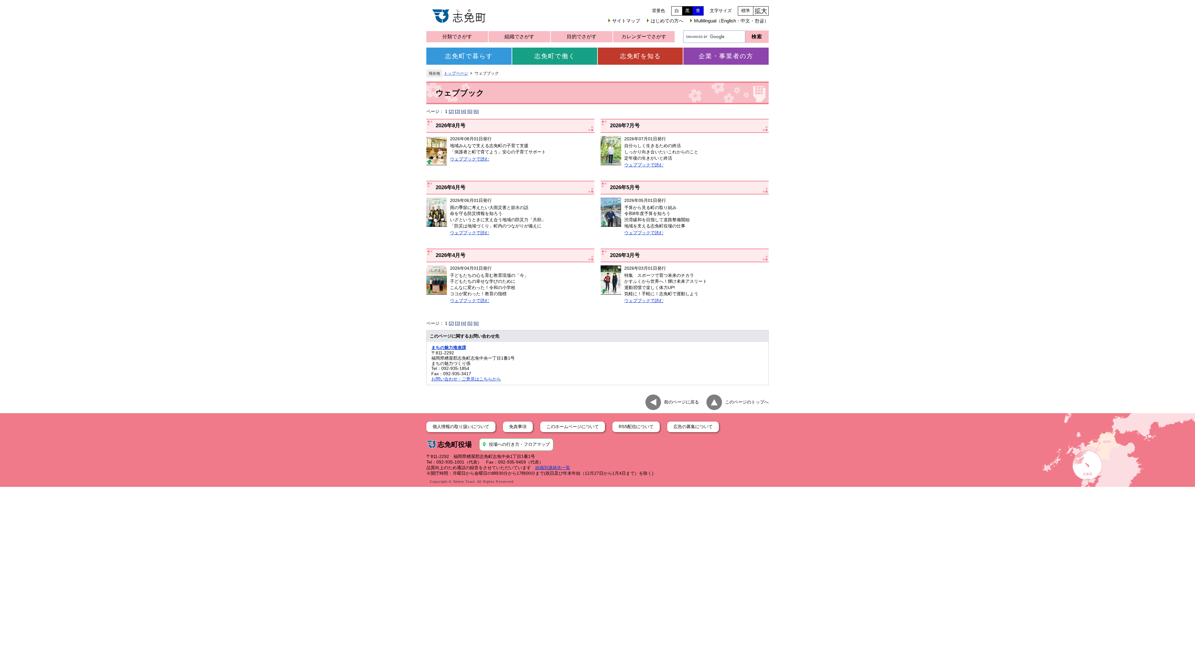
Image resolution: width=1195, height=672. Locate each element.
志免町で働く (554, 56)
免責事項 (518, 426)
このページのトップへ (747, 401)
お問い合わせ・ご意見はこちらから (466, 378)
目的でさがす (582, 36)
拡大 (761, 10)
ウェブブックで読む (469, 158)
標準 (745, 10)
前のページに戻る (681, 401)
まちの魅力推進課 (448, 347)
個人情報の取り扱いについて (461, 426)
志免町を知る (640, 56)
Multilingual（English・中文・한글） (731, 20)
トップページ (456, 73)
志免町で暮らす (469, 56)
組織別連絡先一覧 (552, 467)
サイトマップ (626, 20)
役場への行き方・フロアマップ (519, 444)
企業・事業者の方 (726, 56)
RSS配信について (636, 426)
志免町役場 (455, 444)
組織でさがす (519, 36)
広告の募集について (693, 426)
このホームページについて (572, 426)
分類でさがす (457, 36)
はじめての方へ (667, 20)
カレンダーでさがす (643, 36)
